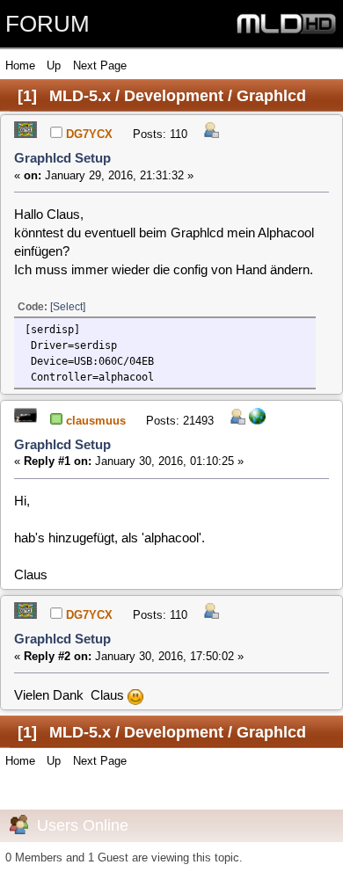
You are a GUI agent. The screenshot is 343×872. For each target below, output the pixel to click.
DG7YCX (89, 134)
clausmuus (96, 420)
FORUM (47, 24)
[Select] (67, 307)
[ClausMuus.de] (257, 420)
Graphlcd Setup (62, 157)
